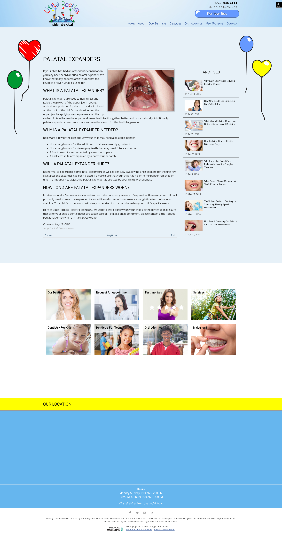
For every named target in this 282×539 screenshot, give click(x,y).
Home (131, 23)
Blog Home (112, 235)
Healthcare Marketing (164, 529)
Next (173, 235)
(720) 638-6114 (226, 2)
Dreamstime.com (67, 228)
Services (175, 23)
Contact (232, 23)
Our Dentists (157, 23)
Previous (48, 235)
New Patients (214, 23)
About (141, 23)
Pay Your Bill (217, 13)
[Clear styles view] (279, 5)
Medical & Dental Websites (139, 529)
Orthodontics (194, 23)
